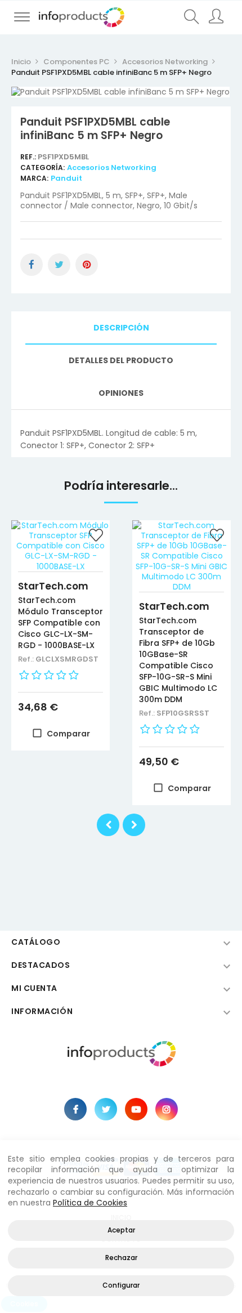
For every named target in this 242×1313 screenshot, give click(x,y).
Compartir (31, 264)
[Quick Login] (217, 17)
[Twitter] (106, 1109)
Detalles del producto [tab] (121, 360)
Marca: (34, 178)
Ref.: (29, 157)
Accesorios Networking (111, 167)
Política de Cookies (90, 1202)
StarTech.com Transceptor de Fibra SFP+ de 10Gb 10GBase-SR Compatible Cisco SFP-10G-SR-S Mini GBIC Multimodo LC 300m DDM (178, 660)
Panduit (66, 178)
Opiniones (121, 393)
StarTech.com (53, 586)
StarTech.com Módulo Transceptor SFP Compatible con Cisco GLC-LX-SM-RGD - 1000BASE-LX (60, 623)
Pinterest (86, 264)
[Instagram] (166, 1109)
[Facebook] (75, 1109)
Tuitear (59, 264)
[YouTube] (136, 1109)
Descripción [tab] (121, 327)
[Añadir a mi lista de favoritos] (95, 536)
